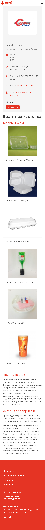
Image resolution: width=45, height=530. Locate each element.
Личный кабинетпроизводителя (12, 497)
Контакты (9, 480)
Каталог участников (14, 475)
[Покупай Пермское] (6, 3)
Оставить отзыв (12, 107)
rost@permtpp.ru (17, 512)
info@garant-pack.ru (26, 85)
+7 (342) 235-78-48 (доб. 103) (25, 510)
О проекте (9, 471)
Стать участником (13, 492)
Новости (8, 485)
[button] (42, 3)
